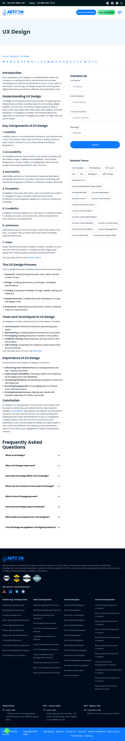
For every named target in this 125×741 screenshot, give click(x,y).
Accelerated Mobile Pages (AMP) (87, 186)
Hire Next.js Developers (74, 670)
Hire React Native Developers (76, 665)
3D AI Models (78, 168)
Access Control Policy (108, 223)
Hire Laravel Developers (74, 625)
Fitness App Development (13, 630)
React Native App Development (15, 620)
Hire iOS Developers (72, 610)
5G (81, 174)
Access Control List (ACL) (83, 204)
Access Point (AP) (80, 235)
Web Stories (48, 731)
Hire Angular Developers (74, 620)
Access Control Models (82, 223)
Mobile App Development (13, 605)
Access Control (79, 198)
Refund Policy (77, 736)
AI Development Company (13, 655)
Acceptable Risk (79, 192)
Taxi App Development (12, 640)
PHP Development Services (44, 623)
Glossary (14, 56)
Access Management (107, 229)
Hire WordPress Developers (75, 650)
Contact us (71, 731)
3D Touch (109, 168)
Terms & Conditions (96, 731)
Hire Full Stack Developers (75, 630)
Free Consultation (86, 12)
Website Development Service (46, 605)
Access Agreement (100, 192)
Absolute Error (78, 180)
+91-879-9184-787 (16, 3)
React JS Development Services (46, 667)
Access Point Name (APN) (104, 235)
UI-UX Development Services (45, 649)
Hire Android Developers (74, 605)
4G (73, 174)
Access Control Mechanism (84, 217)
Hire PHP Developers (72, 635)
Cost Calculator (106, 12)
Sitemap (88, 736)
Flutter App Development (13, 625)
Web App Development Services (47, 610)
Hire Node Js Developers (74, 615)
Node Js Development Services (46, 672)
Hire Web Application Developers (78, 660)
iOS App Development (11, 615)
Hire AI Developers (71, 675)
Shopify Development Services (46, 662)
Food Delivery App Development (16, 645)
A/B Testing (108, 174)
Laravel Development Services (46, 644)
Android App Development (13, 610)
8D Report (92, 174)
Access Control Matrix (82, 211)
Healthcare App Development (15, 635)
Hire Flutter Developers (73, 640)
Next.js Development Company (16, 650)
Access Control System (82, 229)
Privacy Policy (113, 731)
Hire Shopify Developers (74, 645)
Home (5, 56)
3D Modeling (94, 168)
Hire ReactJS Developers (74, 655)
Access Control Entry (100, 198)
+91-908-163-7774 (45, 3)
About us (60, 731)
